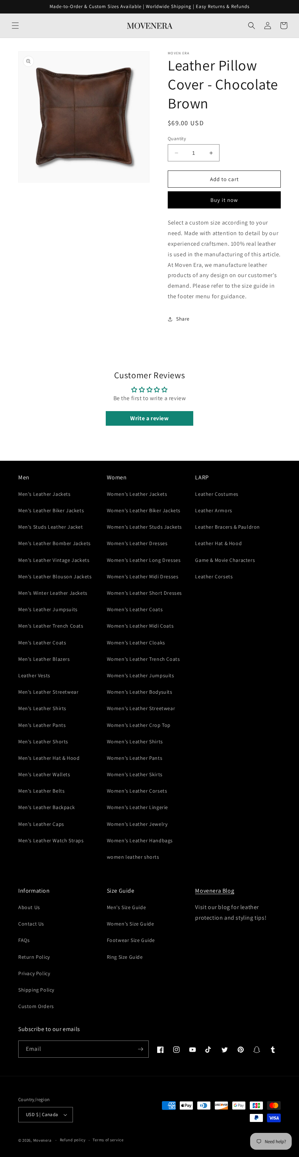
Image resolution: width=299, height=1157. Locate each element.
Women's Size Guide (130, 923)
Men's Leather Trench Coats (51, 625)
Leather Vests (34, 675)
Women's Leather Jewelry (137, 824)
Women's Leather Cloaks (136, 642)
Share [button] (183, 318)
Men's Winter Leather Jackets (53, 593)
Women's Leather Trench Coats (143, 659)
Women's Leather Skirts (135, 774)
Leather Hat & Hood (218, 543)
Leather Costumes (216, 494)
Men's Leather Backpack (46, 807)
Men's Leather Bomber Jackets (54, 543)
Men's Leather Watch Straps (51, 840)
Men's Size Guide (126, 907)
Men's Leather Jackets (44, 494)
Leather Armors (213, 510)
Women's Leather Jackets (137, 494)
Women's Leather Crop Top (139, 725)
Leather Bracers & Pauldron (227, 527)
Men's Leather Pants (42, 725)
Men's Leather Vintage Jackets (53, 560)
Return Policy (34, 957)
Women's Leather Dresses (137, 543)
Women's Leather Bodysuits (139, 692)
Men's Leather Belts (41, 791)
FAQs (24, 940)
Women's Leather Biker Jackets (143, 510)
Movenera (42, 1140)
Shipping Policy (36, 989)
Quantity (177, 138)
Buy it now (224, 199)
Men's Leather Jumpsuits (48, 609)
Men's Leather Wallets (44, 774)
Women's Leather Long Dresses (144, 560)
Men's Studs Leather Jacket (50, 527)
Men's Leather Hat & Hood (48, 758)
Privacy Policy (34, 973)
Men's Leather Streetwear (48, 692)
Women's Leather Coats (135, 609)
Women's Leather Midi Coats (140, 625)
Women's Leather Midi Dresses (143, 576)
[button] (15, 26)
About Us (29, 907)
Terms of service (108, 1139)
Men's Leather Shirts (42, 708)
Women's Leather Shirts (135, 741)
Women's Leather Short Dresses (144, 593)
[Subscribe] (140, 1049)
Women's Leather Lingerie (137, 807)
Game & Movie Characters (225, 560)
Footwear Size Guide (131, 940)
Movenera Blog (214, 890)
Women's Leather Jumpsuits (140, 675)
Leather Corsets (214, 576)
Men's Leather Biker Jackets (51, 510)
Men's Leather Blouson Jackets (55, 576)
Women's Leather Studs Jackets (144, 527)
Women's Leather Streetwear (141, 708)
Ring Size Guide (125, 957)
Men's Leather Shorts (43, 741)
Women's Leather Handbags (140, 840)
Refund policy (73, 1139)
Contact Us (31, 923)
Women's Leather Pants (135, 758)
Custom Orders (36, 1006)
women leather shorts (133, 857)
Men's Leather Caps (41, 824)
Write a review (149, 418)
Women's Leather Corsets (137, 791)
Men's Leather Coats (42, 642)
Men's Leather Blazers (44, 659)
